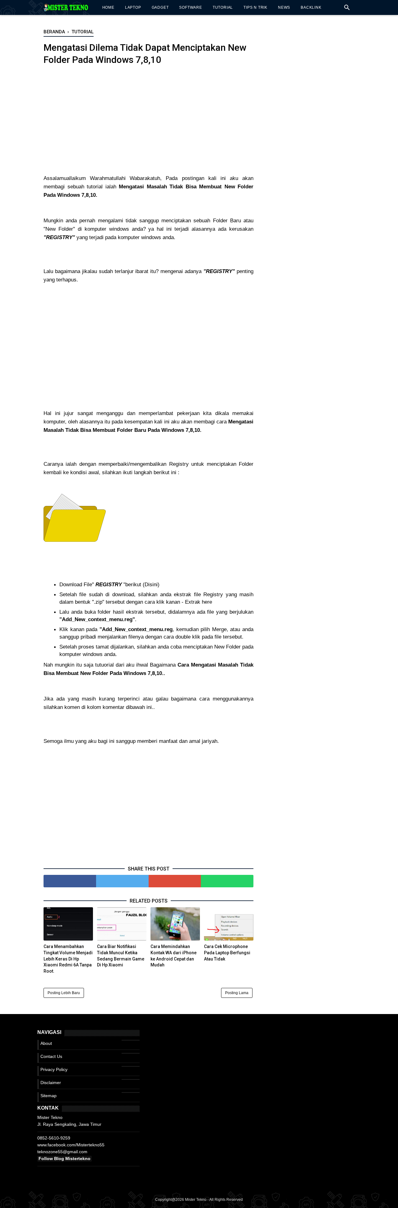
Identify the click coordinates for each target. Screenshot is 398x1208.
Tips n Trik (255, 7)
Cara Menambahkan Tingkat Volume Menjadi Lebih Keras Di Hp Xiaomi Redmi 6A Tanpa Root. (68, 958)
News (284, 7)
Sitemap (48, 1095)
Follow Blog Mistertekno (64, 1158)
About (46, 1043)
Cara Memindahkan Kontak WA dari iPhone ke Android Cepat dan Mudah (173, 955)
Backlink (311, 7)
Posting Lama (236, 993)
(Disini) (151, 584)
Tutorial (223, 7)
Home (108, 7)
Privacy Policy (53, 1069)
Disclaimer (50, 1082)
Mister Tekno (195, 1199)
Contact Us (51, 1056)
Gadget (160, 7)
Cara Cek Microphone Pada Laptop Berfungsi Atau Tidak (227, 952)
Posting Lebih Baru (64, 993)
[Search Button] (347, 9)
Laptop (133, 7)
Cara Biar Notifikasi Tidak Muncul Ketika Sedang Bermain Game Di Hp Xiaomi (120, 955)
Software (190, 7)
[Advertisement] (148, 124)
